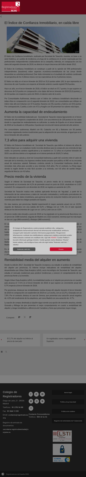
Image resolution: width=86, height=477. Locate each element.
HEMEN (53, 237)
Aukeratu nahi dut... (24, 249)
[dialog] (43, 238)
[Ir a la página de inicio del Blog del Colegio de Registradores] (11, 6)
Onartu (61, 249)
